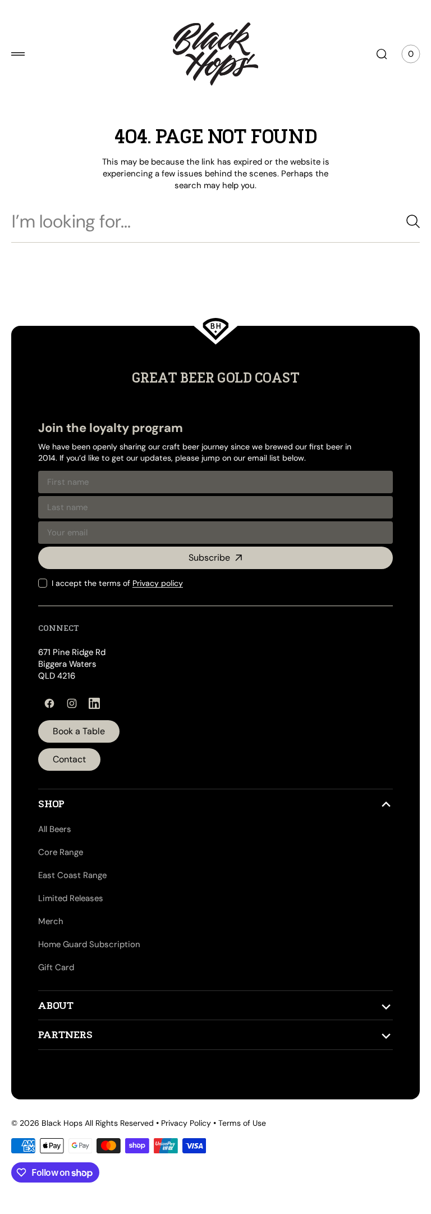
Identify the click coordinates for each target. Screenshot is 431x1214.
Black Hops (62, 1123)
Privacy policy (157, 583)
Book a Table (79, 731)
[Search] (400, 221)
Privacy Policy (186, 1123)
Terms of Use (242, 1123)
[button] (18, 54)
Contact (69, 759)
